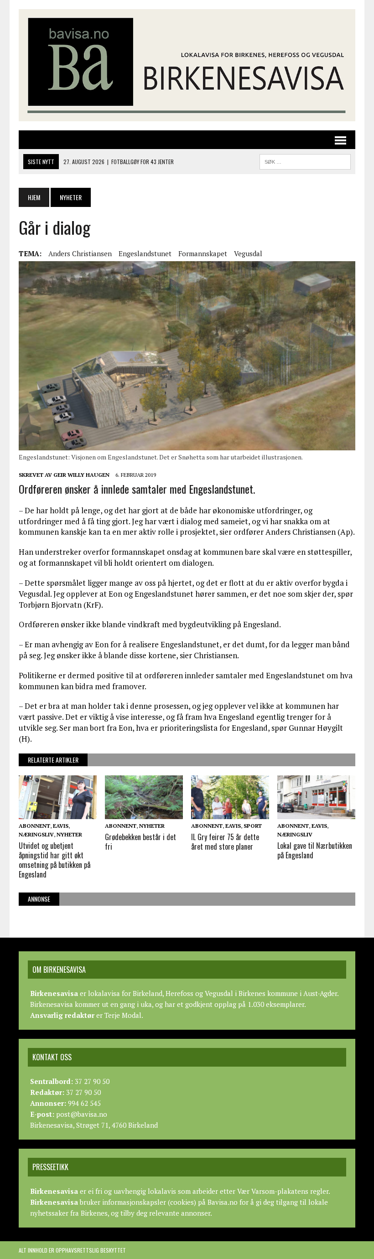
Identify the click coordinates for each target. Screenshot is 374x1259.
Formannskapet (202, 253)
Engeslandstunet (145, 253)
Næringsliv (36, 834)
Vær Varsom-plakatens (272, 1191)
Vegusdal (248, 253)
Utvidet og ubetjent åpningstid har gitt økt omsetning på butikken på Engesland (54, 859)
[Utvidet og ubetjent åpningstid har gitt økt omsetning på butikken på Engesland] (58, 813)
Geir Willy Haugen (81, 474)
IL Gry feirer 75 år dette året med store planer (225, 841)
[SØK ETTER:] (305, 160)
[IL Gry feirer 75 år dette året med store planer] (230, 813)
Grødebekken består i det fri (140, 841)
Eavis (60, 825)
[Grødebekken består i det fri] (144, 813)
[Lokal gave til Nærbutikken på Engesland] (316, 813)
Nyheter (69, 834)
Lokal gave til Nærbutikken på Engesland (314, 850)
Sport (253, 825)
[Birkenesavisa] (187, 65)
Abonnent (34, 825)
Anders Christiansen (80, 253)
